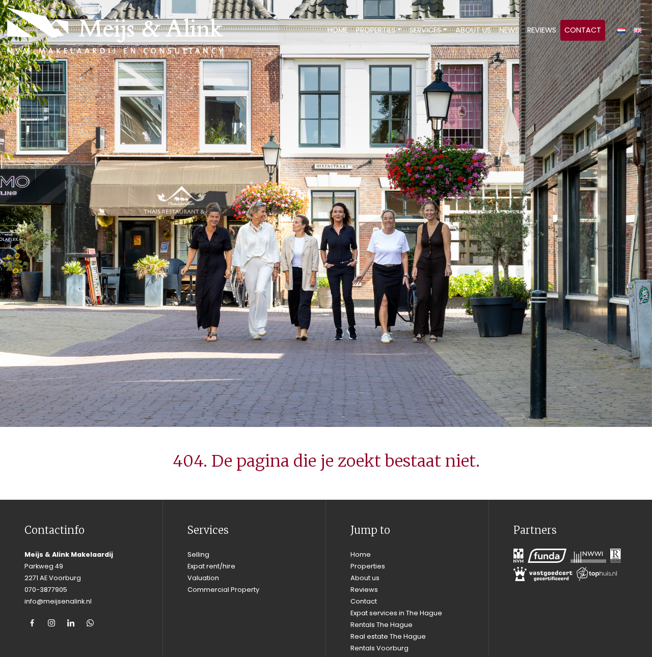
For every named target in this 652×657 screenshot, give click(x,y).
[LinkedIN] (70, 623)
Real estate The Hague (388, 636)
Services (425, 30)
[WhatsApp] (90, 623)
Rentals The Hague (381, 624)
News (509, 30)
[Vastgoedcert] (543, 574)
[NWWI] (588, 556)
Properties (376, 30)
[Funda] (547, 556)
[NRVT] (615, 556)
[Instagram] (51, 623)
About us (473, 30)
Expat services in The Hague (396, 613)
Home (338, 30)
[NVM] (518, 556)
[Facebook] (32, 623)
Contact (582, 30)
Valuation (203, 578)
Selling (198, 554)
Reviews (541, 30)
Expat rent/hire (211, 566)
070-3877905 (45, 589)
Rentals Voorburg (379, 648)
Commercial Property (223, 589)
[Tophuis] (597, 574)
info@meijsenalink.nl (58, 601)
